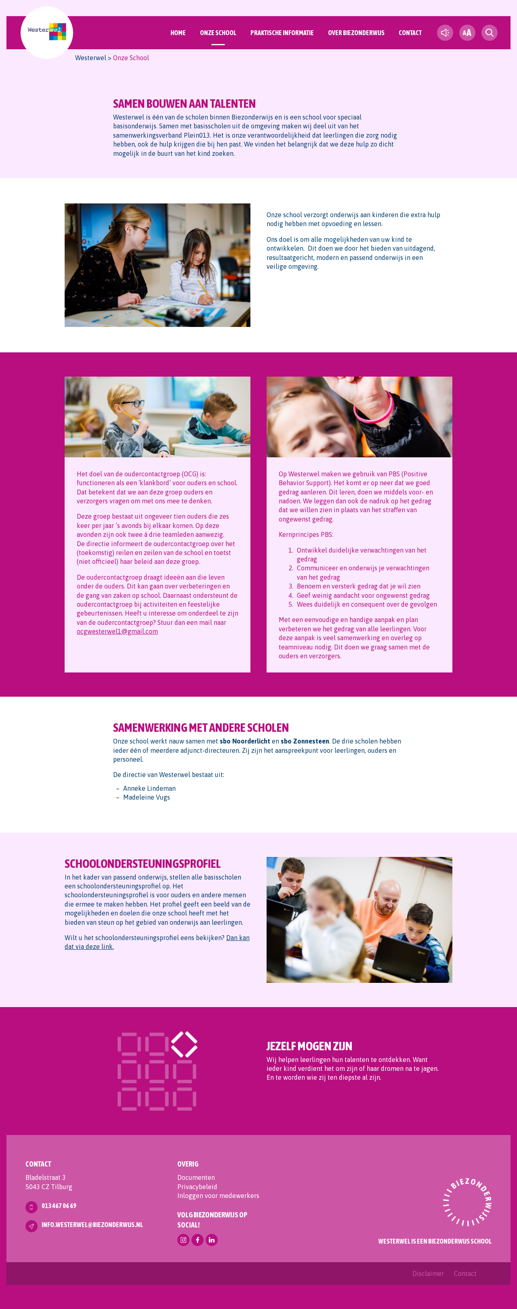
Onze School (218, 32)
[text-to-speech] (445, 33)
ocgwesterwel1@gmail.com (117, 631)
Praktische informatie (282, 32)
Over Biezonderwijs (356, 32)
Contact (410, 32)
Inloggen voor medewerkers (218, 1195)
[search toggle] (489, 33)
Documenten (196, 1177)
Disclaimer (428, 1273)
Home (178, 32)
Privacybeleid (197, 1186)
